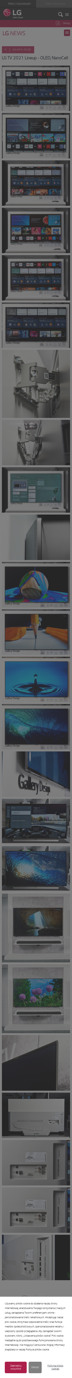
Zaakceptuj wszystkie (16, 1367)
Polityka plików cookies (55, 1367)
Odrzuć (35, 1367)
